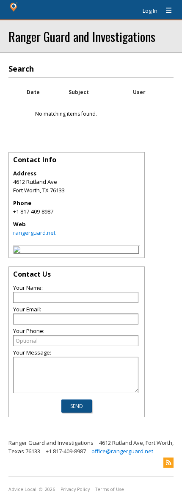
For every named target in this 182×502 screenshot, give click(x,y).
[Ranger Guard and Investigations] (17, 251)
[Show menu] (165, 10)
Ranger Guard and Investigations (81, 36)
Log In (150, 10)
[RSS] (168, 463)
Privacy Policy (75, 489)
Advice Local (22, 489)
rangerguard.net (34, 232)
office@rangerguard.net (122, 451)
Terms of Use (109, 489)
